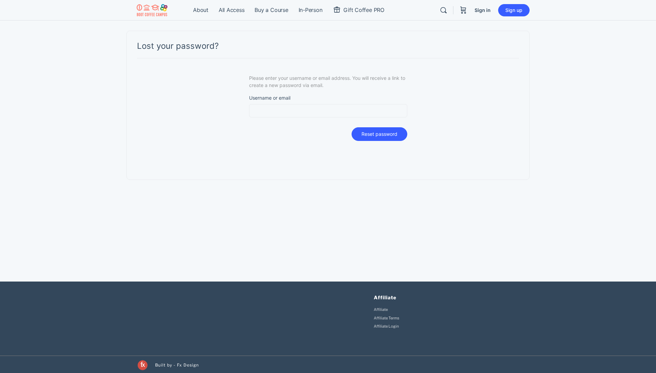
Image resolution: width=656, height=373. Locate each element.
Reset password (379, 134)
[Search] (443, 10)
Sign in (483, 10)
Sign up (513, 10)
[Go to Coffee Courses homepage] (152, 10)
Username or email (269, 97)
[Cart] (463, 10)
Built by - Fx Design (177, 365)
